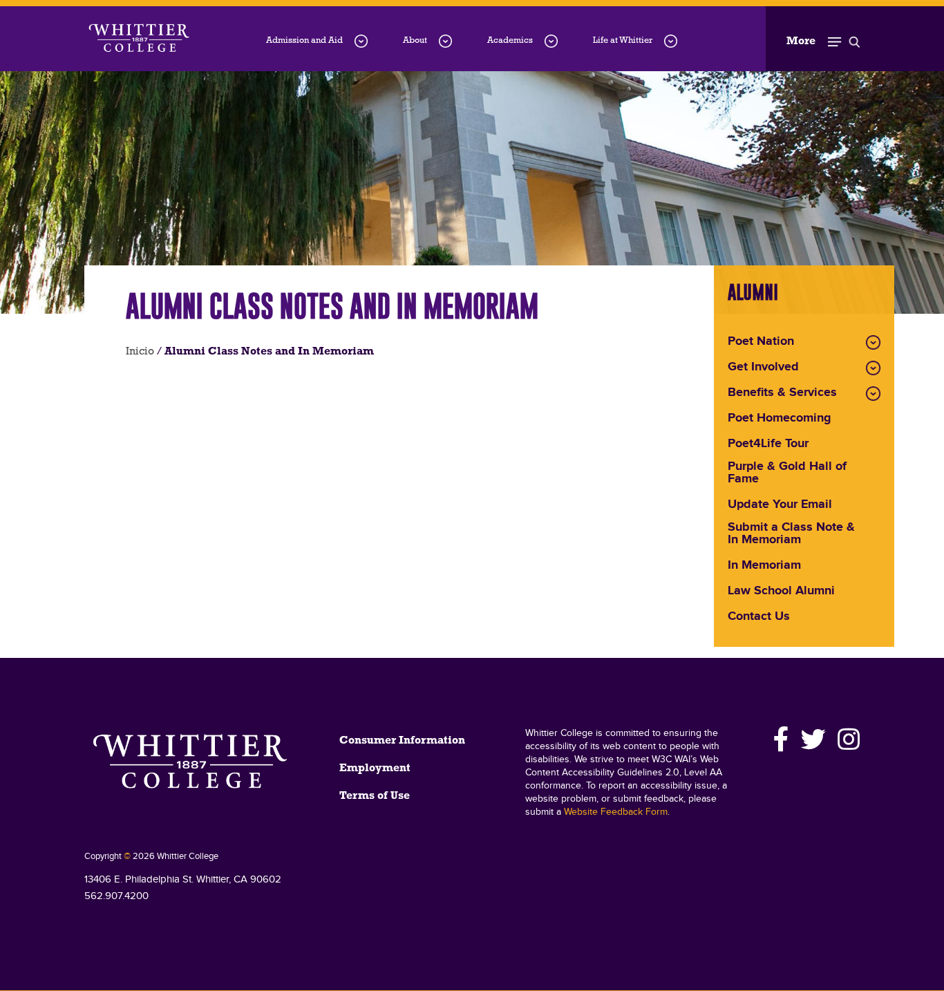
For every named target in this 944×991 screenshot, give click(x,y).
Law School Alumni (781, 591)
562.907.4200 (116, 896)
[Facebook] (781, 739)
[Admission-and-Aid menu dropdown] (361, 41)
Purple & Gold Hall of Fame (787, 473)
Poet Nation (761, 342)
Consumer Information (402, 740)
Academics (510, 40)
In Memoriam (764, 566)
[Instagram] (846, 739)
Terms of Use (374, 796)
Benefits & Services (782, 393)
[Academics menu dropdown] (551, 41)
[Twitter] (814, 739)
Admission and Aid (304, 40)
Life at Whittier (622, 40)
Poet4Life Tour (768, 444)
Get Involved (763, 368)
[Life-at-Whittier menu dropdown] (670, 41)
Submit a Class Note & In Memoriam (791, 534)
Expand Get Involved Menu (873, 368)
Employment (374, 768)
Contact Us (759, 617)
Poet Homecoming (779, 419)
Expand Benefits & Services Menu (873, 393)
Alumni (753, 292)
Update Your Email (780, 505)
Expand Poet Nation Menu (873, 342)
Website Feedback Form (616, 812)
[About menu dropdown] (445, 41)
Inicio (140, 351)
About (415, 40)
